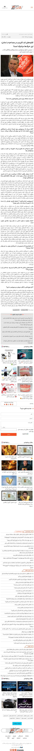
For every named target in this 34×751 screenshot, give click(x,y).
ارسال (8, 434)
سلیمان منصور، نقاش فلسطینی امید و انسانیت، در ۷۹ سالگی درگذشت (17, 629)
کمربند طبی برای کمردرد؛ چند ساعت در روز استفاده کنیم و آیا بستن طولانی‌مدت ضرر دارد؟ (18, 652)
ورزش (25, 34)
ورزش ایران (21, 34)
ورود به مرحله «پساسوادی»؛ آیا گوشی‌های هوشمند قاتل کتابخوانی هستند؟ (17, 328)
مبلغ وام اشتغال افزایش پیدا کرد (25, 576)
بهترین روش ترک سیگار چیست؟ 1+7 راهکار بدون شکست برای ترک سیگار (17, 656)
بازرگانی (29, 646)
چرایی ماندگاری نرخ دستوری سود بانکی (23, 596)
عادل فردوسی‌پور (16, 310)
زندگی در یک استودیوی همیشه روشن (24, 619)
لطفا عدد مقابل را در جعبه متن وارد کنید (25, 430)
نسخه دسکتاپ (17, 724)
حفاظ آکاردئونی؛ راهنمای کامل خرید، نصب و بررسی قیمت (20, 673)
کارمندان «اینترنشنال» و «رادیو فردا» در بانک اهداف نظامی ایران (18, 543)
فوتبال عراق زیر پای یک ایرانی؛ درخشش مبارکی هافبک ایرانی (19, 649)
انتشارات (18, 738)
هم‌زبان (14, 736)
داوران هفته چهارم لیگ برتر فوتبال (24, 593)
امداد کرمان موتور (12, 715)
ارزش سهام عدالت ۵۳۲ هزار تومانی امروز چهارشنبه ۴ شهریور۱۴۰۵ (18, 537)
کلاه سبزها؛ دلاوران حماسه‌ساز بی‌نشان (24, 582)
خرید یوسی (6, 715)
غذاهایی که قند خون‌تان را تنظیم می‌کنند (23, 604)
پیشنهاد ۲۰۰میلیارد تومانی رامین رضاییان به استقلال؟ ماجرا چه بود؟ (17, 634)
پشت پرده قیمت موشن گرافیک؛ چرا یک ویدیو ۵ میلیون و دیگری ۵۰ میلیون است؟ (18, 659)
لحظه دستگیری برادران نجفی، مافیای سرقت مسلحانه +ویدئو (19, 534)
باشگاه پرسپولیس (24, 310)
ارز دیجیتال (18, 718)
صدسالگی (20, 736)
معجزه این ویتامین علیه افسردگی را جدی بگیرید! (21, 610)
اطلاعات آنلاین (17, 7)
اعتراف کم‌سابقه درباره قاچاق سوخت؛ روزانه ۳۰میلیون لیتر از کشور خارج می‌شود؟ (17, 625)
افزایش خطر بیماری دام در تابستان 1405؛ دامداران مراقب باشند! (18, 663)
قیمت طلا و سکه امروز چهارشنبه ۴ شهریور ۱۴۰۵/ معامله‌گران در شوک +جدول (18, 559)
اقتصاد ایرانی (30, 718)
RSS (8, 738)
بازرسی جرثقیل (26, 715)
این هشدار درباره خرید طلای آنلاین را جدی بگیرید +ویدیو (20, 616)
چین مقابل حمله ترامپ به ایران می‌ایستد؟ (23, 585)
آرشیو (13, 738)
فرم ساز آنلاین (19, 715)
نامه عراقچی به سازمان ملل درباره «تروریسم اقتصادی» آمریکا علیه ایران (17, 573)
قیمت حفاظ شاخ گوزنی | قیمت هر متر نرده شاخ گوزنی (20, 670)
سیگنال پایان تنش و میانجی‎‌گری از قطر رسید (22, 555)
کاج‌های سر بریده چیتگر (27, 632)
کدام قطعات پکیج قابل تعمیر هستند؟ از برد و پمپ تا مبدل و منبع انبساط (16, 676)
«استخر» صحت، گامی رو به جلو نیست (24, 591)
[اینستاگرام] (15, 750)
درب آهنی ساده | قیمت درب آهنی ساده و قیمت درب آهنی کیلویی (18, 668)
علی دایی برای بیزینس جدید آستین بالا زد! (23, 643)
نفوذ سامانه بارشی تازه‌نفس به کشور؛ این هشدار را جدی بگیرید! (18, 602)
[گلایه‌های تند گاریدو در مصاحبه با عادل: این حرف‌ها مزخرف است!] (17, 66)
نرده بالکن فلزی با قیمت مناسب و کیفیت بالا (22, 665)
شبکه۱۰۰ (27, 736)
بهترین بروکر (24, 718)
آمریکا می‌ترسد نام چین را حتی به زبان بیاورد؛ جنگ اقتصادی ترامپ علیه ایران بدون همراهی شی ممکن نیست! (17, 319)
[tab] (28, 531)
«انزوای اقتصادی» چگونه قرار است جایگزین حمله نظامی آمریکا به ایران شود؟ (17, 342)
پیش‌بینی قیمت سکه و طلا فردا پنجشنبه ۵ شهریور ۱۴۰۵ (20, 637)
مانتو (32, 715)
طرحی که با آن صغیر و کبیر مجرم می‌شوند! (23, 588)
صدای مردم (7, 736)
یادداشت (25, 738)
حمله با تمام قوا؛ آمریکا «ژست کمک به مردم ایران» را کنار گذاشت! (18, 613)
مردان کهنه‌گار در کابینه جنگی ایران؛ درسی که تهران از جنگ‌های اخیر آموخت (17, 337)
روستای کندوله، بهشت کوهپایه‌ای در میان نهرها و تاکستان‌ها (19, 599)
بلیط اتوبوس (12, 718)
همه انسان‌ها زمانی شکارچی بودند (24, 607)
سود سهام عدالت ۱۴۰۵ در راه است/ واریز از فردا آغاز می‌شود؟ (19, 540)
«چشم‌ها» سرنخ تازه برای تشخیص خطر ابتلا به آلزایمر (20, 579)
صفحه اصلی (30, 34)
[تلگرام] (11, 750)
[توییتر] (13, 750)
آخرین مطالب (28, 570)
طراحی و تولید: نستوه (15, 747)
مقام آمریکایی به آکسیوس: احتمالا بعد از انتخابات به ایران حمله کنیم (17, 563)
